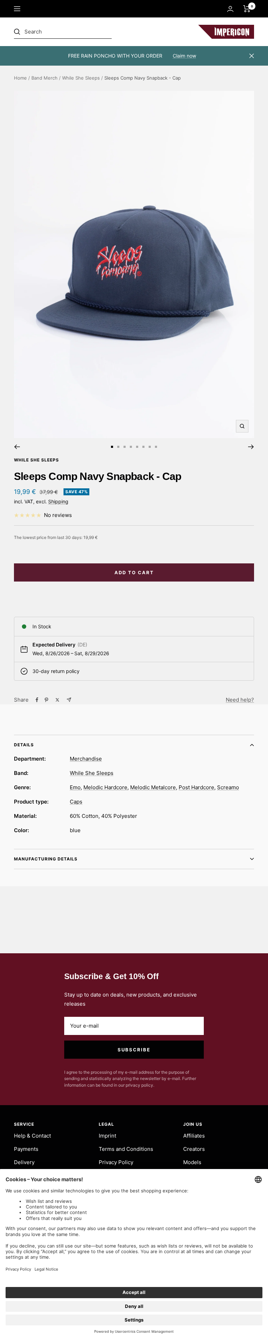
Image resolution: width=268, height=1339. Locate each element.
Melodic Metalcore (153, 787)
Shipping (58, 501)
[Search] (63, 31)
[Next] (251, 446)
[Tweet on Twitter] (57, 699)
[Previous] (17, 446)
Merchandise (86, 758)
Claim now (184, 56)
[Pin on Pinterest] (46, 699)
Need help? (240, 699)
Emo (75, 787)
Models (192, 1162)
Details (24, 744)
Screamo (228, 787)
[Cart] (247, 8)
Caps (76, 801)
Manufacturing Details (45, 858)
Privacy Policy (116, 1162)
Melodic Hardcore (105, 787)
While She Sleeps (81, 78)
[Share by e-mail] (69, 699)
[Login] (230, 9)
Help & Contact (32, 1135)
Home (20, 78)
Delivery (24, 1162)
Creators (194, 1149)
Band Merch (44, 78)
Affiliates (194, 1135)
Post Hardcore (196, 787)
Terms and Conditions (126, 1149)
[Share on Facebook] (37, 699)
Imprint (107, 1135)
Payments (26, 1149)
